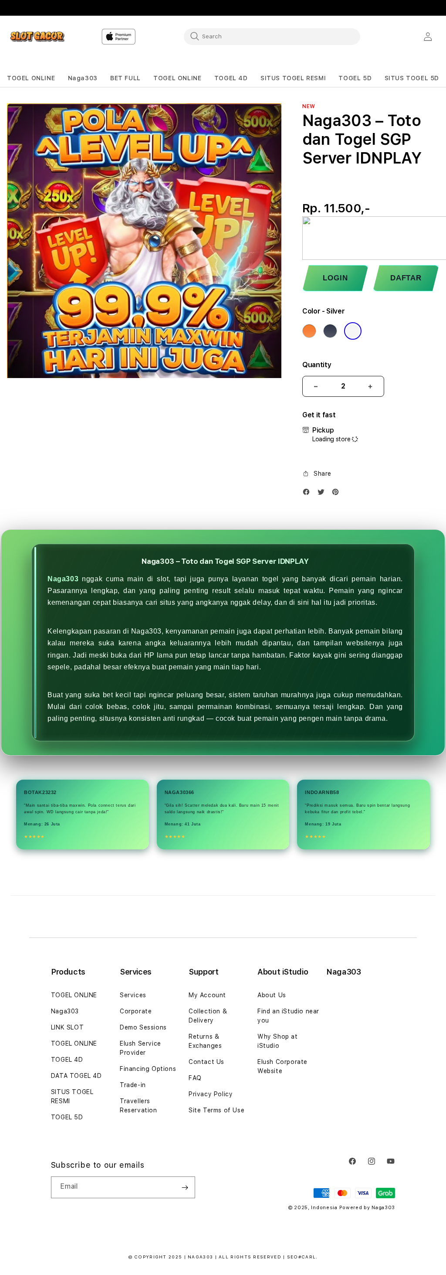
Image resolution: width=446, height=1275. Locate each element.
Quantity (316, 365)
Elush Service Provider (140, 1048)
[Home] (37, 36)
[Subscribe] (185, 1187)
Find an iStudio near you (288, 1016)
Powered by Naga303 (367, 1207)
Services (133, 995)
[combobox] (272, 36)
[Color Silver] (353, 331)
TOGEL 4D (67, 1059)
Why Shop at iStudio (277, 1041)
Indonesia (324, 1207)
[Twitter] (323, 494)
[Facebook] (308, 494)
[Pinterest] (337, 494)
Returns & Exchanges (205, 1041)
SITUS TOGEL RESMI (72, 1096)
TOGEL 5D (67, 1117)
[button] (31, 78)
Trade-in (133, 1084)
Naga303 (62, 579)
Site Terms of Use (216, 1110)
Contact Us (206, 1061)
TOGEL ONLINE (74, 995)
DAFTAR (406, 278)
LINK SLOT (67, 1027)
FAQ (195, 1077)
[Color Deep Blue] (330, 331)
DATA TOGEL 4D (76, 1075)
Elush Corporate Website (282, 1066)
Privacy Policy (211, 1094)
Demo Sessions (143, 1027)
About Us (271, 995)
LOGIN (335, 278)
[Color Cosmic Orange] (309, 331)
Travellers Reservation (138, 1106)
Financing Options (148, 1068)
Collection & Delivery (208, 1016)
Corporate (136, 1011)
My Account (207, 995)
